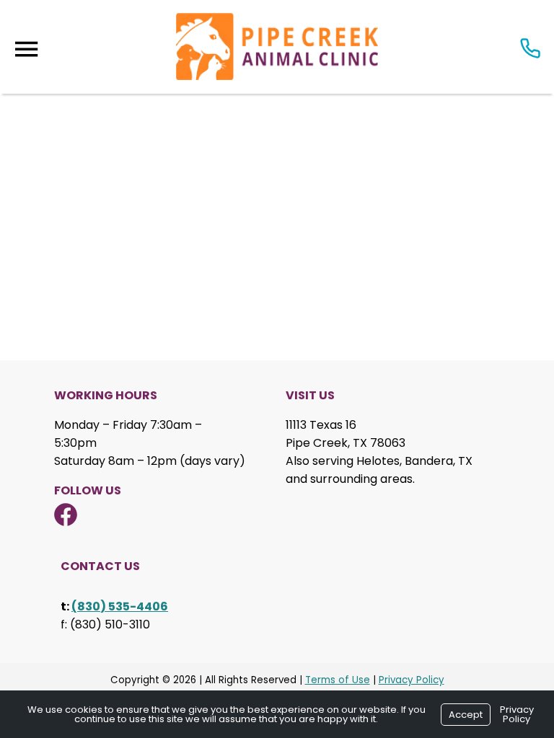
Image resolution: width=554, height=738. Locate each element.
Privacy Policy (411, 680)
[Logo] (277, 47)
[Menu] (26, 49)
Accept (466, 714)
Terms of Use (337, 680)
